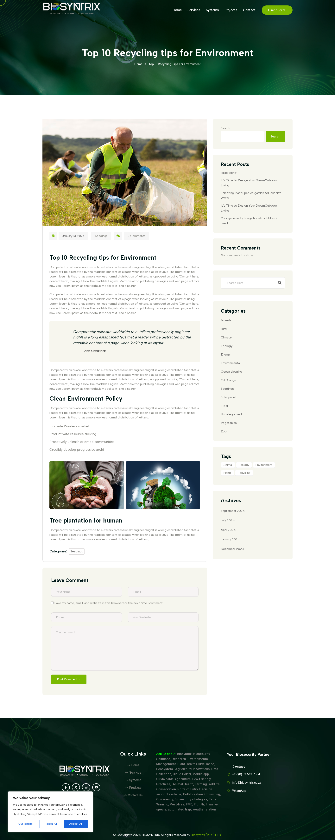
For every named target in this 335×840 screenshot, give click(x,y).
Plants (227, 473)
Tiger (224, 406)
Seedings (101, 236)
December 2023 (232, 549)
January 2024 (230, 539)
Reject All (51, 823)
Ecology (226, 346)
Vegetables (229, 423)
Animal (228, 465)
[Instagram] (86, 787)
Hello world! (229, 173)
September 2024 (233, 511)
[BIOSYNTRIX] (71, 9)
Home (177, 10)
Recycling (244, 473)
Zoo (224, 431)
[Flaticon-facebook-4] (66, 787)
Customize (25, 823)
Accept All (75, 823)
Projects (230, 10)
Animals (226, 320)
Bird (224, 329)
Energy (226, 354)
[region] (50, 811)
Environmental (230, 363)
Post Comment (67, 679)
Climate (226, 337)
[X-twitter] (76, 787)
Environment (264, 465)
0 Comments (136, 236)
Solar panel (228, 397)
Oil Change (228, 380)
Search (225, 128)
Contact (249, 10)
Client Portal (277, 10)
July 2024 (228, 520)
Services (193, 10)
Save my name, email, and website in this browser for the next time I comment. (108, 603)
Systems (212, 10)
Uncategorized (231, 414)
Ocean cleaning (231, 371)
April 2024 (228, 530)
